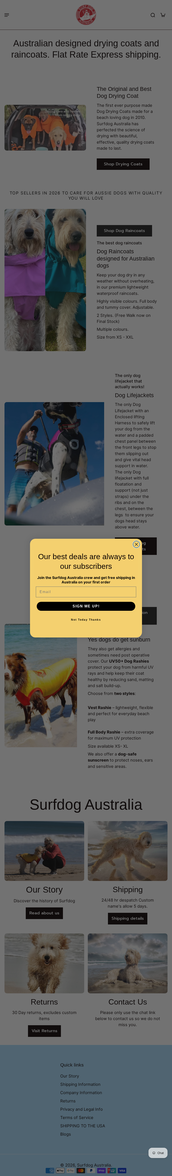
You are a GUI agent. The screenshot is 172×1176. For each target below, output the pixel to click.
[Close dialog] (136, 544)
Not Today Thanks (86, 619)
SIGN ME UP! (86, 606)
